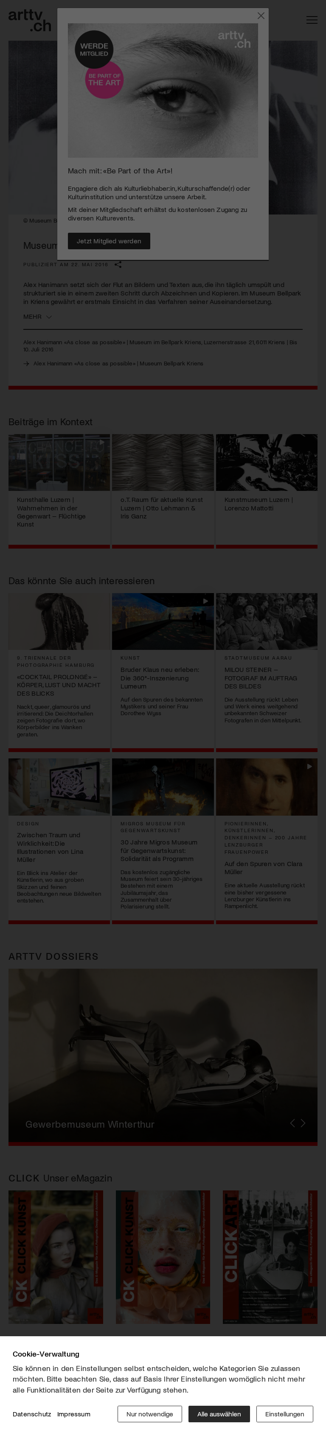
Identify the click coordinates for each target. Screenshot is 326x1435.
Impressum (73, 1414)
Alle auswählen (219, 1414)
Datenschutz (32, 1414)
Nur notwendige (149, 1414)
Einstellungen (284, 1414)
